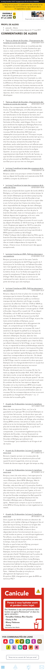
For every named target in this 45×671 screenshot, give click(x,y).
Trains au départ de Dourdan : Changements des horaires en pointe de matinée (23, 41)
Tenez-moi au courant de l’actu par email (22, 657)
